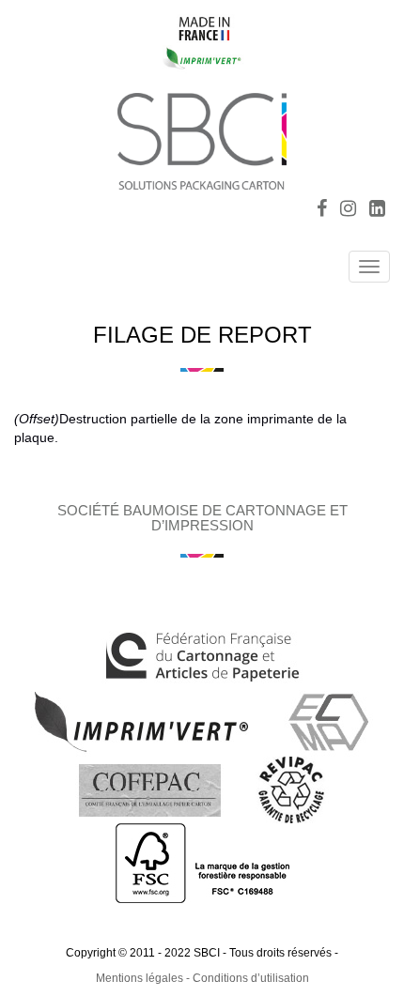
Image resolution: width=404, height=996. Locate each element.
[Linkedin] (377, 210)
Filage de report (202, 334)
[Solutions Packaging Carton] (202, 138)
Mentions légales (139, 978)
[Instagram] (348, 210)
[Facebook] (322, 210)
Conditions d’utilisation (251, 978)
